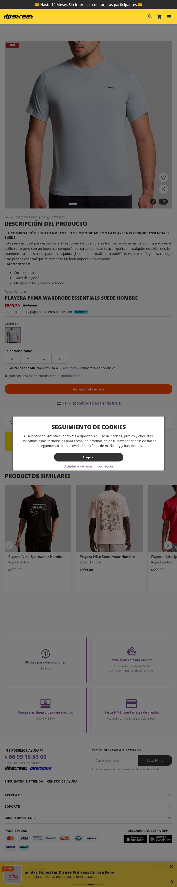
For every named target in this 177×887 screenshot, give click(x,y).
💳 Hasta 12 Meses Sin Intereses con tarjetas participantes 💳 (88, 4)
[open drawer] (168, 16)
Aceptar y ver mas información (88, 466)
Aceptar (88, 457)
